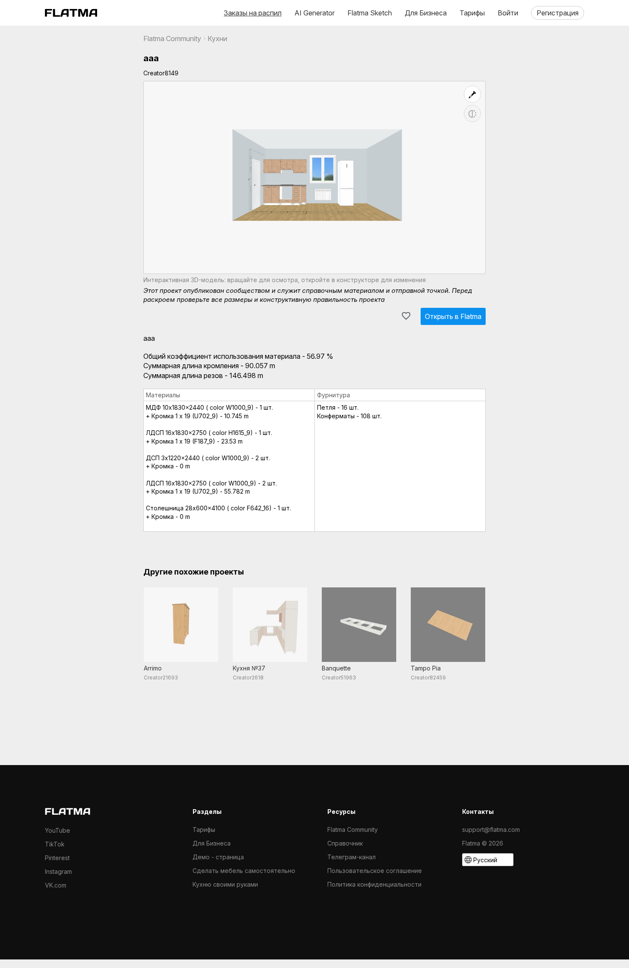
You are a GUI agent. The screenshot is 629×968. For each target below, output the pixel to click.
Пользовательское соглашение (374, 870)
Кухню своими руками (225, 884)
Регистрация (558, 13)
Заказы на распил (253, 13)
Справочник (345, 843)
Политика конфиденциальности (374, 884)
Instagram (58, 871)
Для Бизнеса (426, 13)
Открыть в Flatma (453, 316)
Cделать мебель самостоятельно (244, 870)
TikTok (55, 844)
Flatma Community (172, 38)
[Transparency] (472, 113)
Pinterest (57, 857)
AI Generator (314, 13)
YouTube (57, 830)
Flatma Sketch (369, 13)
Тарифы (472, 13)
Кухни (217, 38)
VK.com (55, 885)
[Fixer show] (472, 94)
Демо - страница (218, 857)
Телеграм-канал (351, 857)
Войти (508, 13)
